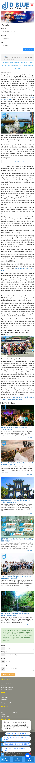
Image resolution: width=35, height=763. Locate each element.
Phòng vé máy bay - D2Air (7, 710)
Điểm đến (4, 28)
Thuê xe (3, 714)
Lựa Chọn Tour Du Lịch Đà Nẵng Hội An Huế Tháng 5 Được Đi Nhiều (15, 501)
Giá (2, 41)
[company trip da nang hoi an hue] (17, 16)
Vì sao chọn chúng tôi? (7, 687)
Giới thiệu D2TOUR (6, 683)
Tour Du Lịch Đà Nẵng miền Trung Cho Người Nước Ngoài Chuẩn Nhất (16, 577)
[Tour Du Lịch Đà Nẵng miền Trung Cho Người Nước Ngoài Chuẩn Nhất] (17, 563)
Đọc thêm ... (30, 437)
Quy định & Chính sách (7, 689)
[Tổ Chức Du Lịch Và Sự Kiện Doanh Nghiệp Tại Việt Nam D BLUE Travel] (17, 5)
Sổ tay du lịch (4, 697)
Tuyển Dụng (4, 685)
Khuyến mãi (4, 699)
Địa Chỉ (3, 658)
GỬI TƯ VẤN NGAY (9, 674)
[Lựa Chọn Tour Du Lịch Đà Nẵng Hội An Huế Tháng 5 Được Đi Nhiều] (17, 487)
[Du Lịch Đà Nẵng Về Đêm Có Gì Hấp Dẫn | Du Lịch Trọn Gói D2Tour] (17, 415)
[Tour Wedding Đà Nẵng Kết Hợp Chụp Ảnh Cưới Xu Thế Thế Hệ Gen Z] (17, 450)
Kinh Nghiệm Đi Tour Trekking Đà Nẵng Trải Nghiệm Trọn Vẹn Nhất (15, 614)
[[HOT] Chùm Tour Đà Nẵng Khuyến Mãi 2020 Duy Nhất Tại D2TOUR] (17, 526)
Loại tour (4, 35)
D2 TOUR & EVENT (18, 161)
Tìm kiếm (29, 49)
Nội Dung (4, 664)
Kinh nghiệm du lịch (6, 702)
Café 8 (3, 700)
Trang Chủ (5, 55)
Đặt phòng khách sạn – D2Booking (9, 712)
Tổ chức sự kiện (5, 716)
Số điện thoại (5, 651)
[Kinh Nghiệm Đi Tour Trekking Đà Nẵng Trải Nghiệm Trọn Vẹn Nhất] (17, 601)
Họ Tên (3, 645)
